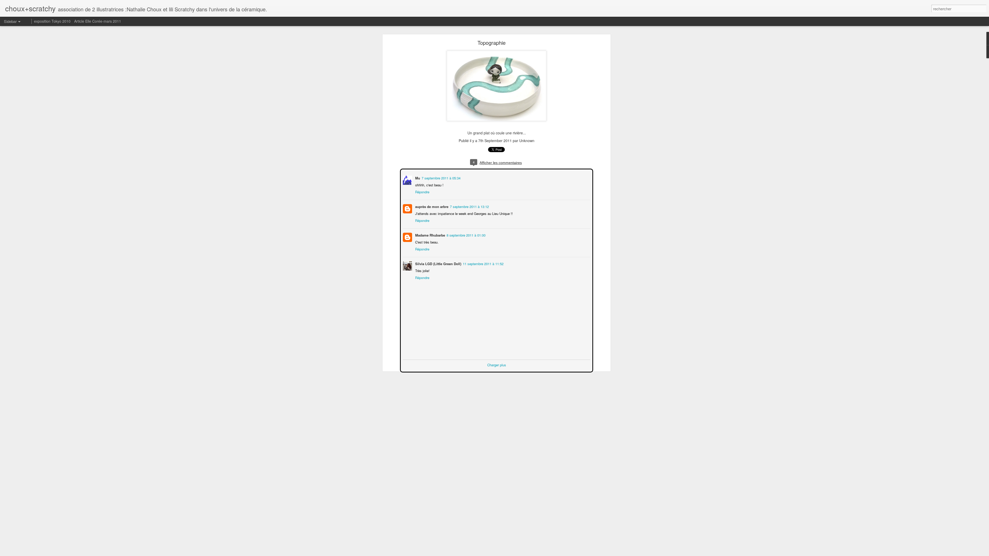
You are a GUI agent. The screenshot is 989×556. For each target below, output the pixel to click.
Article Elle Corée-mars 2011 (97, 21)
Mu (417, 177)
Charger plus (496, 364)
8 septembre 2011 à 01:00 (465, 234)
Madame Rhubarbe (430, 234)
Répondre (422, 191)
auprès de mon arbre (431, 206)
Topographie (492, 42)
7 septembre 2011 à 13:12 (468, 206)
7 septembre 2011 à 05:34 (440, 177)
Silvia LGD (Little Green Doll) (438, 263)
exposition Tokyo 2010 (52, 21)
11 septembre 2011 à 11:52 (482, 263)
